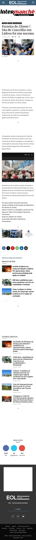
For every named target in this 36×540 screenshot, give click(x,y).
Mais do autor (8, 261)
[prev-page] (3, 301)
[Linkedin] (21, 248)
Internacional (13, 530)
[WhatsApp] (17, 248)
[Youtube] (23, 516)
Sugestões (30, 528)
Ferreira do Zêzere (17, 23)
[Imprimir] (26, 248)
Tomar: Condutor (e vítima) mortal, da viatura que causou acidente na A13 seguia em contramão (23, 375)
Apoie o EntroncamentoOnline (18, 532)
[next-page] (6, 301)
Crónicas (18, 528)
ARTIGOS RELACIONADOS (12, 258)
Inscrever (22, 445)
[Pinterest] (13, 248)
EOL (24, 528)
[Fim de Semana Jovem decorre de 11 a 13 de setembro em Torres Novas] (7, 386)
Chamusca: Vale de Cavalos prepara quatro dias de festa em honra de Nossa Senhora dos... (23, 399)
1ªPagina (9, 20)
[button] (3, 2)
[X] (8, 248)
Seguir (14, 445)
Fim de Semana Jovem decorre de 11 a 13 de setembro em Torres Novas (23, 387)
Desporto (4, 528)
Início (3, 20)
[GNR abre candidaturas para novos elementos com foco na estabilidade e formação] (7, 282)
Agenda (14, 526)
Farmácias (12, 528)
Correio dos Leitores (23, 526)
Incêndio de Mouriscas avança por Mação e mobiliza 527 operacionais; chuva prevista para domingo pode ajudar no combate (22, 270)
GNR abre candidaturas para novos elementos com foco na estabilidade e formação (23, 282)
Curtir (6, 445)
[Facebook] (4, 248)
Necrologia (22, 530)
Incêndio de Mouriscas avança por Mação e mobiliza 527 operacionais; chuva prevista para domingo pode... (23, 346)
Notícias (10, 23)
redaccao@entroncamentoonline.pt (18, 511)
